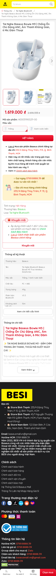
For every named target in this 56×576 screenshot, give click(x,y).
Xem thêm (27, 369)
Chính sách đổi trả (11, 474)
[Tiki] (21, 503)
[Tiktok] (15, 503)
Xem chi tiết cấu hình (28, 311)
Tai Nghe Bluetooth (24, 11)
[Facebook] (3, 503)
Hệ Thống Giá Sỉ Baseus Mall (16, 487)
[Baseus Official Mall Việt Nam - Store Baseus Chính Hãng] (5, 4)
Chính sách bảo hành (12, 466)
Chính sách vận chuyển (13, 478)
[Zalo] (9, 503)
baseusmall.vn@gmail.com (22, 434)
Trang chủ (8, 11)
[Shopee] (26, 503)
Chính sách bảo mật (12, 482)
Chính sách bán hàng (12, 470)
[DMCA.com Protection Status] (10, 564)
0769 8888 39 (23, 437)
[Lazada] (32, 503)
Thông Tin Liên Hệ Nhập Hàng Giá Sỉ (20, 491)
